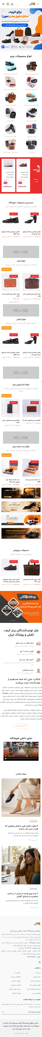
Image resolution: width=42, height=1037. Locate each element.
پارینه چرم (4, 937)
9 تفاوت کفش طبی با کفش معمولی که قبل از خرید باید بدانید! (21, 827)
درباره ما (38, 973)
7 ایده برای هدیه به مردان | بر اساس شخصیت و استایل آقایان (22, 895)
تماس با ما (17, 973)
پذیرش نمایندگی (36, 981)
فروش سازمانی (16, 981)
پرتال (15, 1033)
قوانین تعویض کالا (35, 985)
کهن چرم (10, 937)
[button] (12, 4)
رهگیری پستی (36, 993)
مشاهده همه (35, 180)
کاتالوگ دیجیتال (16, 977)
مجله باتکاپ (33, 821)
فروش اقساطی (16, 993)
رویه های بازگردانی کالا (34, 989)
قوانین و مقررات (16, 985)
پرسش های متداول (15, 989)
